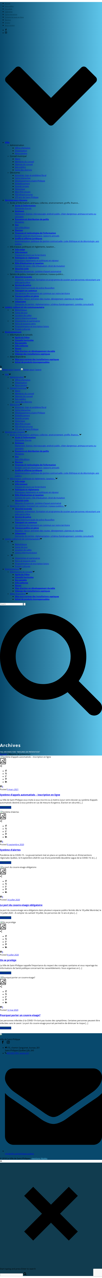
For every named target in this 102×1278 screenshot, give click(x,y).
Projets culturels (22, 329)
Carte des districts (23, 170)
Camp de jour (21, 312)
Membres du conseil (24, 161)
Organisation (21, 150)
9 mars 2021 (13, 789)
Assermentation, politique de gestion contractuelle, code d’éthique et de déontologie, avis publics (57, 241)
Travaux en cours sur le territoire (30, 253)
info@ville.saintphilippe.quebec (19, 1153)
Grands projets (22, 186)
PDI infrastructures (24, 194)
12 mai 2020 (12, 1010)
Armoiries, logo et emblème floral (30, 175)
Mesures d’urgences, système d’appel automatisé (38, 270)
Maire (17, 159)
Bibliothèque (21, 310)
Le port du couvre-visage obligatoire (21, 905)
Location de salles (23, 315)
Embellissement (22, 183)
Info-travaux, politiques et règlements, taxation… (32, 478)
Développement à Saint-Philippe (30, 180)
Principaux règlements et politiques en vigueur (37, 259)
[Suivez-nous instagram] (8, 1043)
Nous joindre (21, 153)
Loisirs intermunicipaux (26, 318)
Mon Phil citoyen (22, 191)
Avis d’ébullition (22, 226)
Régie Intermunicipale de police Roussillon (34, 286)
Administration (17, 377)
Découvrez (15, 404)
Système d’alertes (10, 849)
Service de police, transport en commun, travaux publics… (37, 506)
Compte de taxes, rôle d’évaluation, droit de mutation (40, 264)
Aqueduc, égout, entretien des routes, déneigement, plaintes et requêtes (49, 297)
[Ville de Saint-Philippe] (21, 369)
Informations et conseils (21, 571)
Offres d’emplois (22, 148)
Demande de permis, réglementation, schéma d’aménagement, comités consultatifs (54, 303)
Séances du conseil (24, 164)
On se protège (8, 960)
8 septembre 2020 (15, 844)
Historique (20, 189)
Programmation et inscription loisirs (32, 326)
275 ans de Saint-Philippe (26, 197)
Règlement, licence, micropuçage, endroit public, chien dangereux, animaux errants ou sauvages (55, 214)
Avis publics (20, 167)
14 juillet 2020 (13, 899)
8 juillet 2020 (13, 954)
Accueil (3, 754)
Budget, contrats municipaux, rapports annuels (37, 234)
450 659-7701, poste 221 (18, 1053)
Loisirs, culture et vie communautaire (24, 307)
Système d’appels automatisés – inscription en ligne (30, 794)
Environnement (13, 332)
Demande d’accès (25, 207)
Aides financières (18, 593)
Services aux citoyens (16, 200)
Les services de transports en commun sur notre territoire (42, 292)
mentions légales (39, 1158)
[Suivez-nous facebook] (2, 1043)
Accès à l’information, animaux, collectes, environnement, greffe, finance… (44, 434)
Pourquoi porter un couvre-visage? (20, 1015)
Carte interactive (22, 178)
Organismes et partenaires (27, 321)
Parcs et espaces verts (25, 323)
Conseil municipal (18, 388)
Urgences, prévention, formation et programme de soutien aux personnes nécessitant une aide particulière (57, 280)
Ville (7, 142)
